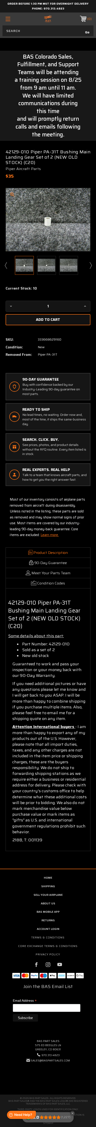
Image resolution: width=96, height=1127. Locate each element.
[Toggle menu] (14, 19)
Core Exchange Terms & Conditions (48, 946)
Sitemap (48, 1123)
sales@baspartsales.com (50, 1060)
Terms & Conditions (48, 937)
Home (48, 877)
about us (48, 903)
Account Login (48, 929)
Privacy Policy (48, 954)
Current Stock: (21, 288)
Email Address (25, 1000)
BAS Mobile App (48, 911)
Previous (5, 265)
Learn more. (50, 535)
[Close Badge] (72, 1113)
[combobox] (48, 30)
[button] (48, 1074)
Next (90, 265)
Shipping (48, 886)
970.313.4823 (54, 8)
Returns (48, 920)
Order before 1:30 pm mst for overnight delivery (48, 3)
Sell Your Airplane (48, 895)
